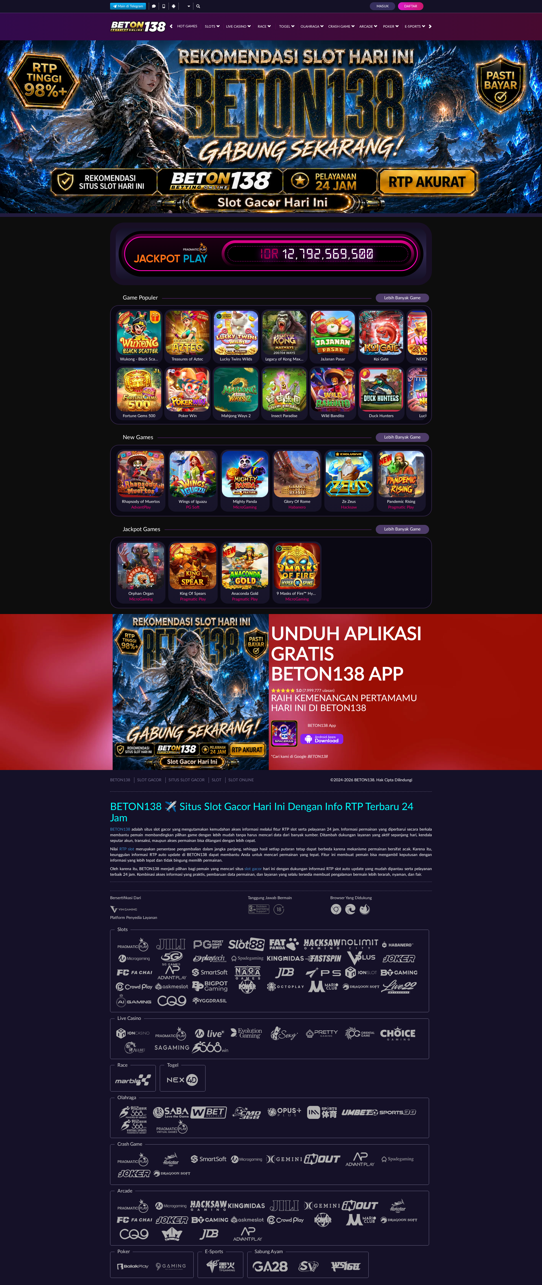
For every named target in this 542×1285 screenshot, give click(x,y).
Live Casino (236, 26)
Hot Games (187, 26)
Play (195, 258)
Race (262, 26)
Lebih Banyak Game (402, 298)
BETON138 (120, 780)
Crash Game (339, 26)
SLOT (216, 780)
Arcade (366, 26)
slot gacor (253, 869)
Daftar (410, 6)
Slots (210, 26)
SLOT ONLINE (241, 780)
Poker (389, 26)
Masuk (383, 6)
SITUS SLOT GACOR (187, 780)
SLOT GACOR (149, 780)
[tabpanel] (271, 126)
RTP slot (126, 849)
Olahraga (310, 26)
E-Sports (413, 26)
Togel (285, 26)
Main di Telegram (130, 6)
